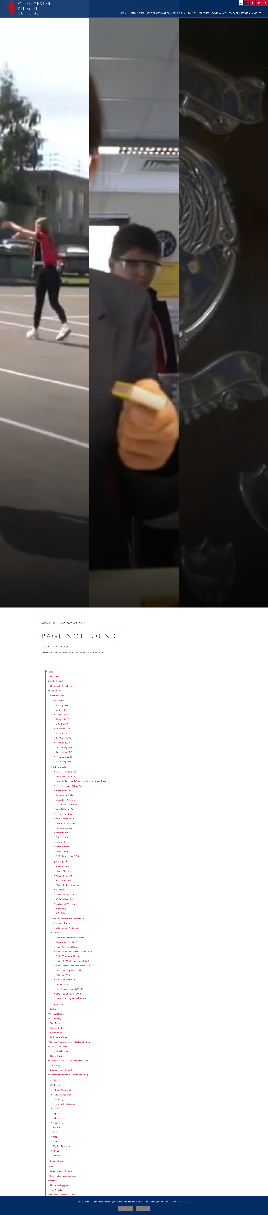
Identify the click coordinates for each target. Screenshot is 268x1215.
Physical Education (61, 1146)
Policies (53, 1009)
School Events (59, 766)
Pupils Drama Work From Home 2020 (73, 965)
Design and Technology (64, 1104)
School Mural (62, 842)
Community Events (61, 923)
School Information (56, 681)
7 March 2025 (63, 742)
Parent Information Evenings (63, 1175)
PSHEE (56, 1150)
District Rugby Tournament (68, 885)
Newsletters (58, 700)
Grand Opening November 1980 (71, 998)
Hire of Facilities (57, 1055)
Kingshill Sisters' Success (67, 875)
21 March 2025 (63, 733)
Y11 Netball (61, 913)
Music (56, 1141)
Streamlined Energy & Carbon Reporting (69, 1074)
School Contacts (57, 1004)
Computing (58, 1099)
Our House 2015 (64, 984)
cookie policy (184, 1201)
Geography (58, 1122)
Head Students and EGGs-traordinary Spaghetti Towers (81, 781)
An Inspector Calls (64, 795)
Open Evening (62, 846)
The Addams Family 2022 (68, 942)
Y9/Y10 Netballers (65, 899)
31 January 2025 (64, 761)
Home (61, 623)
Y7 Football (61, 889)
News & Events (57, 695)
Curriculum (52, 1080)
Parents (50, 1166)
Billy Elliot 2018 (63, 975)
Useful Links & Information (62, 1171)
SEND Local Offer (58, 1046)
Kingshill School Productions (66, 927)
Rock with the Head (65, 818)
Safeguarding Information (62, 1070)
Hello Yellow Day (64, 813)
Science (56, 1155)
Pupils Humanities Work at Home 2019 (74, 951)
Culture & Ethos (57, 1027)
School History (57, 1013)
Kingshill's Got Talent (65, 776)
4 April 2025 (62, 724)
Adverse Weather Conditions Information (69, 1060)
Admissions (55, 690)
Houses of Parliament (65, 823)
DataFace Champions (66, 771)
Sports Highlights (61, 861)
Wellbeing (55, 1065)
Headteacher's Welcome (61, 685)
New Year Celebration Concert (70, 937)
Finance (53, 1180)
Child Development (62, 1094)
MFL (55, 1136)
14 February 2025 (64, 752)
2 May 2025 (62, 714)
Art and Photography (63, 1090)
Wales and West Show (66, 903)
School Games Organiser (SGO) (68, 918)
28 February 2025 (64, 747)
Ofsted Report (56, 1032)
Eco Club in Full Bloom (66, 804)
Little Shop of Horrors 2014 (68, 993)
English (56, 1113)
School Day (55, 1018)
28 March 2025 (63, 728)
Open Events (53, 676)
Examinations (56, 1160)
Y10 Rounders (62, 866)
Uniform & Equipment (60, 1185)
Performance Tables (59, 1037)
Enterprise (57, 1118)
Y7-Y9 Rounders (63, 880)
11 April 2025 (62, 719)
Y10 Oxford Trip (63, 790)
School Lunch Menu (59, 1051)
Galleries (57, 932)
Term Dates (55, 1023)
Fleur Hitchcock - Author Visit (69, 785)
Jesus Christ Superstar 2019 (68, 970)
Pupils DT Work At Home (67, 956)
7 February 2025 (64, 756)
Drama (56, 1108)
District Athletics (63, 871)
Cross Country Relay (65, 894)
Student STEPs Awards (66, 799)
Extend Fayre (62, 851)
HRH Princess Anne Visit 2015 (69, 989)
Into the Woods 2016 (66, 979)
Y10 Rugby (61, 908)
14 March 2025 (63, 738)
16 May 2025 (62, 705)
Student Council (63, 832)
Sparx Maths (62, 837)
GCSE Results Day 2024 (67, 856)
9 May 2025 (62, 709)
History (56, 1127)
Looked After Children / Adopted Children (70, 1041)
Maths (56, 1132)
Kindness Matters (64, 827)
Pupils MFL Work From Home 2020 (72, 961)
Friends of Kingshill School (62, 1194)
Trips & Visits (56, 1190)
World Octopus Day (65, 809)
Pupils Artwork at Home (67, 946)
